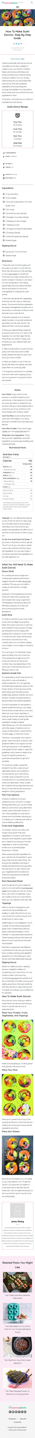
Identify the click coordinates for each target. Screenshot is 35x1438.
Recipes (18, 59)
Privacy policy (22, 1430)
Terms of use (13, 1430)
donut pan (27, 581)
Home (12, 59)
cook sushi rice (20, 431)
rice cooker (13, 274)
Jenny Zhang (17, 1221)
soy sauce (14, 978)
